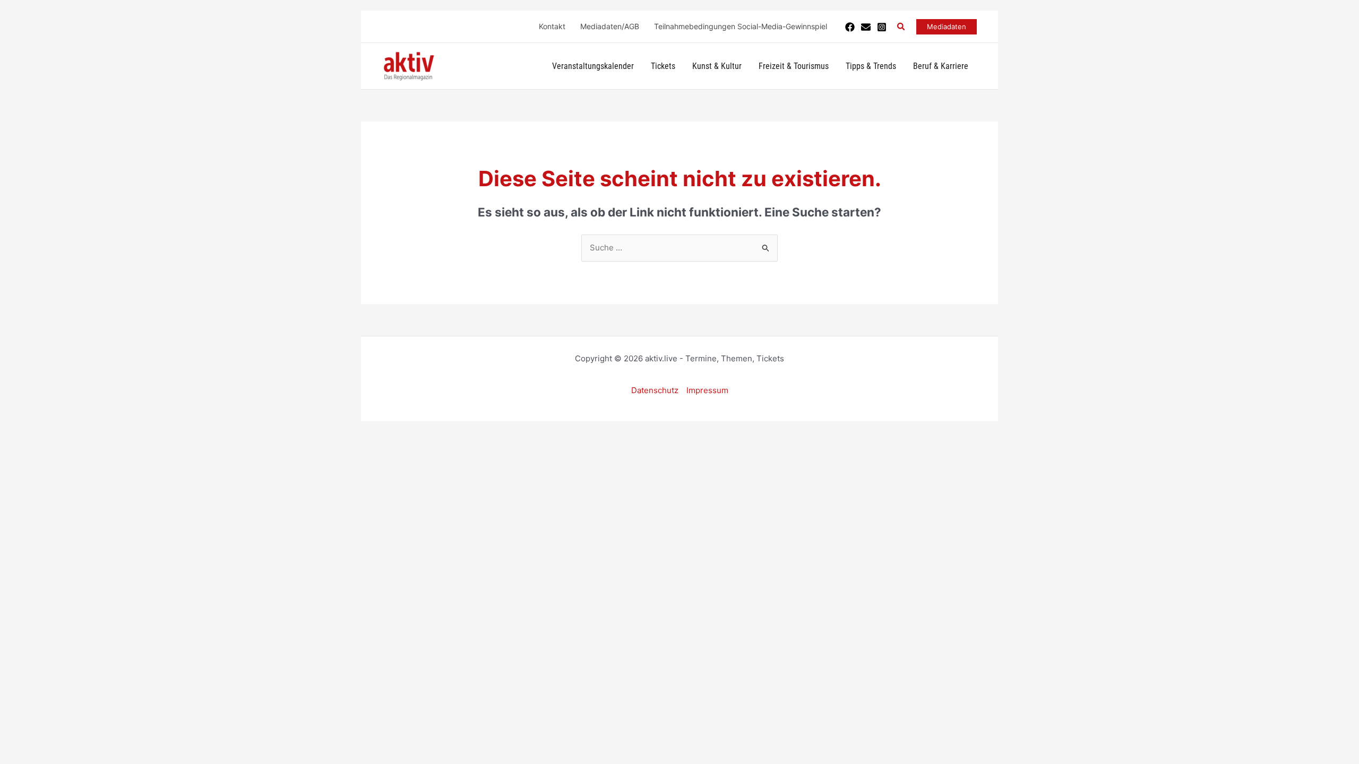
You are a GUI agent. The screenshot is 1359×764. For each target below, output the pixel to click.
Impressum (707, 390)
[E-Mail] (866, 27)
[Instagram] (882, 27)
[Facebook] (850, 27)
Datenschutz (654, 390)
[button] (901, 27)
